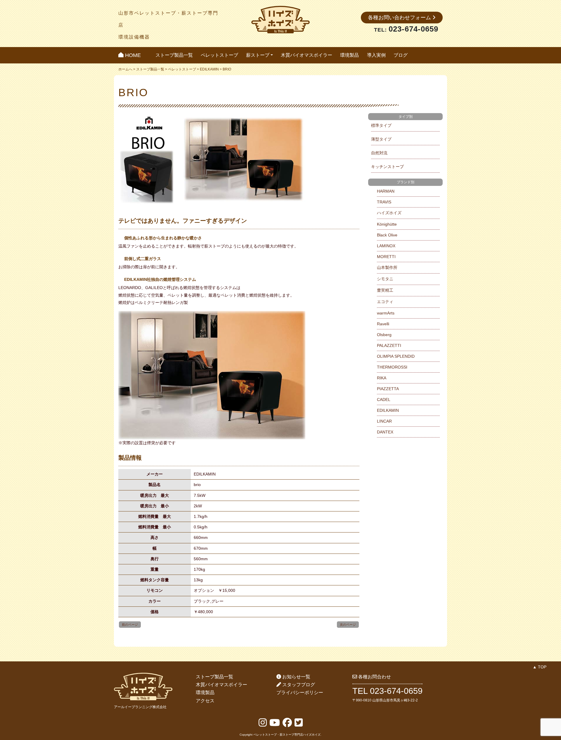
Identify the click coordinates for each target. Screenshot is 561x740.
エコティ (385, 301)
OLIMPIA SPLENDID (396, 356)
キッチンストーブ (387, 166)
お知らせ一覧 (295, 676)
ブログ (401, 55)
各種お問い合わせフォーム (400, 17)
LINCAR (384, 421)
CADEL (383, 399)
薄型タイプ (381, 139)
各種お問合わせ (374, 676)
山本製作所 (387, 267)
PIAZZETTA (388, 388)
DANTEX (385, 432)
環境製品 (349, 55)
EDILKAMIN (209, 69)
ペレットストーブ (219, 55)
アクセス (205, 700)
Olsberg (384, 334)
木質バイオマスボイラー (306, 55)
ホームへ (125, 69)
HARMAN (385, 191)
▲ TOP (539, 667)
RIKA (381, 378)
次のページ (348, 624)
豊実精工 (385, 290)
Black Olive (387, 235)
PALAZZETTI (389, 345)
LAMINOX (386, 245)
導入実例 (376, 55)
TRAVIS (384, 202)
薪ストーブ (257, 55)
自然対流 (379, 153)
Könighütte (387, 224)
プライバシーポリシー (299, 692)
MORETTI (386, 256)
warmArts (385, 313)
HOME (132, 55)
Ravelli (383, 323)
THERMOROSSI (392, 367)
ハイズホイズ (389, 212)
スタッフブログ (298, 684)
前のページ (130, 624)
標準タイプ (381, 125)
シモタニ (385, 278)
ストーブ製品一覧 (174, 55)
